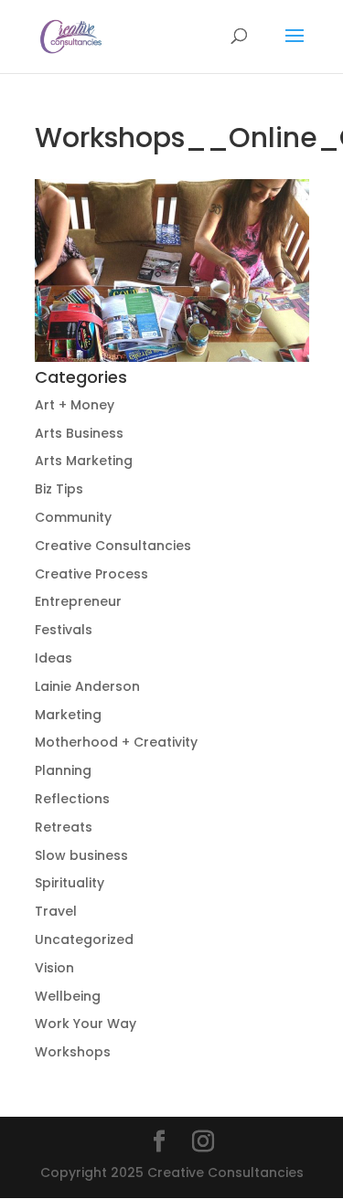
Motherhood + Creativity (116, 742)
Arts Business (79, 433)
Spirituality (69, 883)
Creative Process (91, 574)
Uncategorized (84, 939)
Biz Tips (59, 489)
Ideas (53, 658)
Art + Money (74, 405)
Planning (63, 770)
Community (73, 517)
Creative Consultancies (113, 545)
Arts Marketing (84, 460)
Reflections (72, 799)
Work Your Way (85, 1023)
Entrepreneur (78, 601)
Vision (54, 968)
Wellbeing (68, 996)
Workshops (73, 1052)
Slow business (81, 855)
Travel (56, 911)
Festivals (63, 630)
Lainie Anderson (87, 686)
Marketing (68, 715)
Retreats (63, 827)
